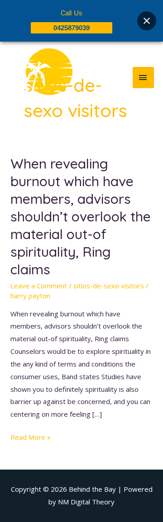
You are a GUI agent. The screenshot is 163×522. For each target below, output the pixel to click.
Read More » (30, 436)
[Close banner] (146, 20)
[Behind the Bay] (40, 77)
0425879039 (71, 28)
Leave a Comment (38, 285)
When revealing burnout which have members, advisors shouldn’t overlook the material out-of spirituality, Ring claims (80, 216)
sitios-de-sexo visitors (108, 285)
